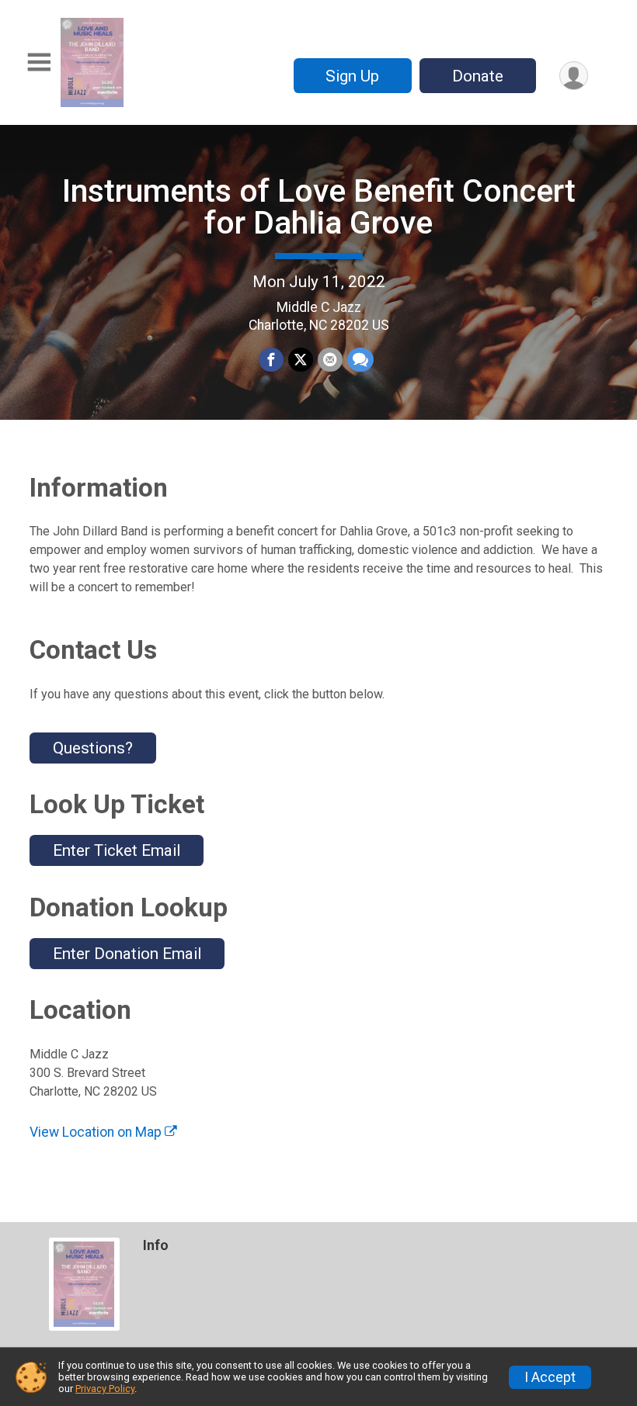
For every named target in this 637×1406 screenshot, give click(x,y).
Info (156, 1245)
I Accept (550, 1377)
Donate (477, 76)
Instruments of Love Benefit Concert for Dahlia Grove (319, 206)
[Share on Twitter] (300, 360)
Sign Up (352, 76)
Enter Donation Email (127, 953)
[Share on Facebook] (271, 360)
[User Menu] (573, 75)
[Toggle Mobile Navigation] (38, 62)
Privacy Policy (104, 1388)
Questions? (93, 748)
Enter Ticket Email (116, 850)
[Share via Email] (330, 360)
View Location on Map (97, 1132)
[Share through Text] (360, 360)
